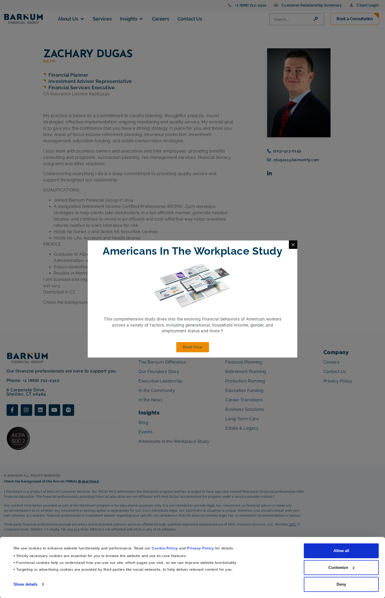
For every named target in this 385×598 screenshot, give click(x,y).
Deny (341, 584)
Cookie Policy (165, 548)
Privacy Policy (200, 548)
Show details (25, 584)
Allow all (341, 550)
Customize (338, 567)
